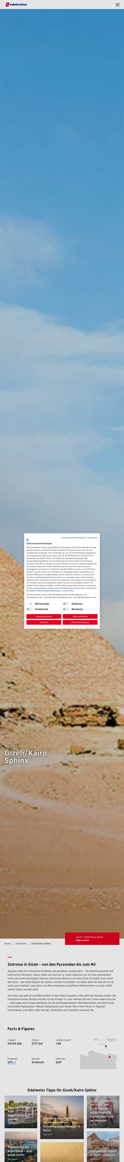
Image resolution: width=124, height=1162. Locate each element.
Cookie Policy (68, 591)
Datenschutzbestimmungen (74, 538)
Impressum (93, 538)
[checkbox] (66, 603)
